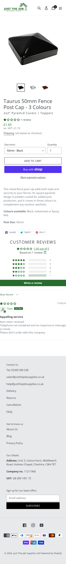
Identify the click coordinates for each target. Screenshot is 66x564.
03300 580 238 (19, 370)
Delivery (11, 391)
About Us (12, 429)
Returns (11, 398)
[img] (8, 303)
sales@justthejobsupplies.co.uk (25, 377)
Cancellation (13, 405)
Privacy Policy (14, 443)
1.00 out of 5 (41, 249)
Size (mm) (9, 144)
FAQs (9, 412)
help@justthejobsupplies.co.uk (24, 384)
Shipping (9, 133)
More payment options (33, 177)
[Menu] (60, 8)
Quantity (52, 144)
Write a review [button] (33, 283)
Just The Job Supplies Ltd (26, 553)
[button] (12, 119)
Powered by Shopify (51, 553)
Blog (9, 436)
